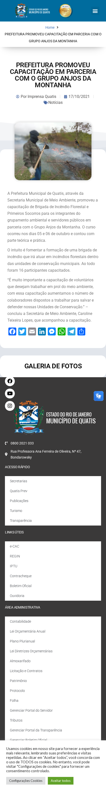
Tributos (16, 720)
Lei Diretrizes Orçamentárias (31, 651)
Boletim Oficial (21, 586)
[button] (95, 11)
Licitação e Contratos (26, 671)
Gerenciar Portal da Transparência (36, 730)
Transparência (21, 521)
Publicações (19, 501)
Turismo (16, 511)
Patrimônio (18, 681)
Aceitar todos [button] (61, 781)
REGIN (15, 556)
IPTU (13, 566)
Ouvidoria (17, 596)
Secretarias (18, 481)
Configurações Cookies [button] (25, 781)
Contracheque (21, 576)
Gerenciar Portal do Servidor (31, 710)
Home (49, 27)
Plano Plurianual (22, 641)
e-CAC (14, 546)
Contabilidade (20, 621)
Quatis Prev (18, 491)
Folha (14, 701)
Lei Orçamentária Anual (27, 631)
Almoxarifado (20, 661)
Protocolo (17, 691)
